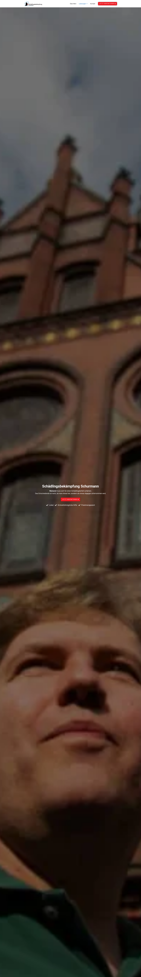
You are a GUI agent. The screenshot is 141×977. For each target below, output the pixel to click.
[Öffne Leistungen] (87, 4)
